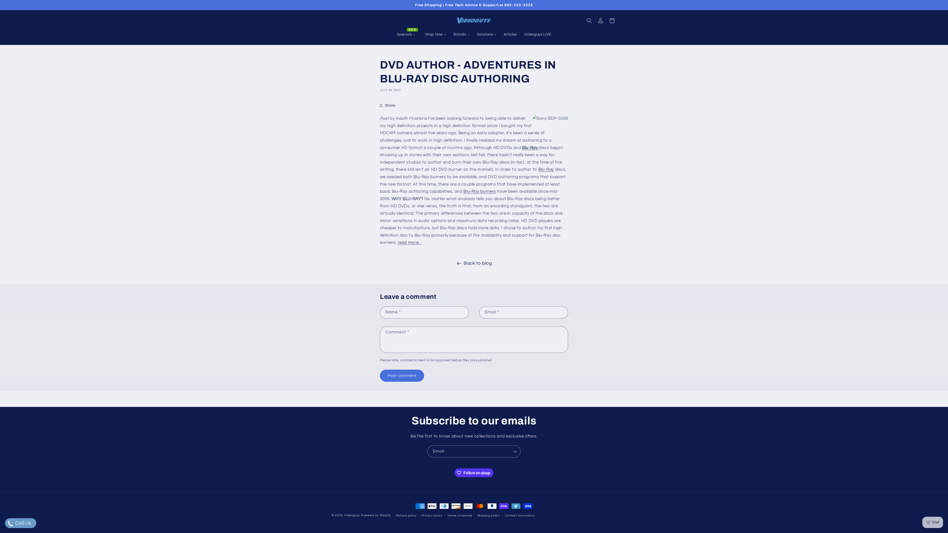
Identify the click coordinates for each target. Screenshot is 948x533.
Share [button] (390, 105)
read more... (409, 242)
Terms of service (459, 515)
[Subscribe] (514, 451)
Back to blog (478, 263)
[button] (589, 20)
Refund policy (406, 515)
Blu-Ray (530, 148)
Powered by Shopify (376, 515)
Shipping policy (488, 515)
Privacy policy (432, 515)
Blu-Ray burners (479, 191)
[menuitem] (407, 34)
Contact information (520, 515)
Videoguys (352, 515)
